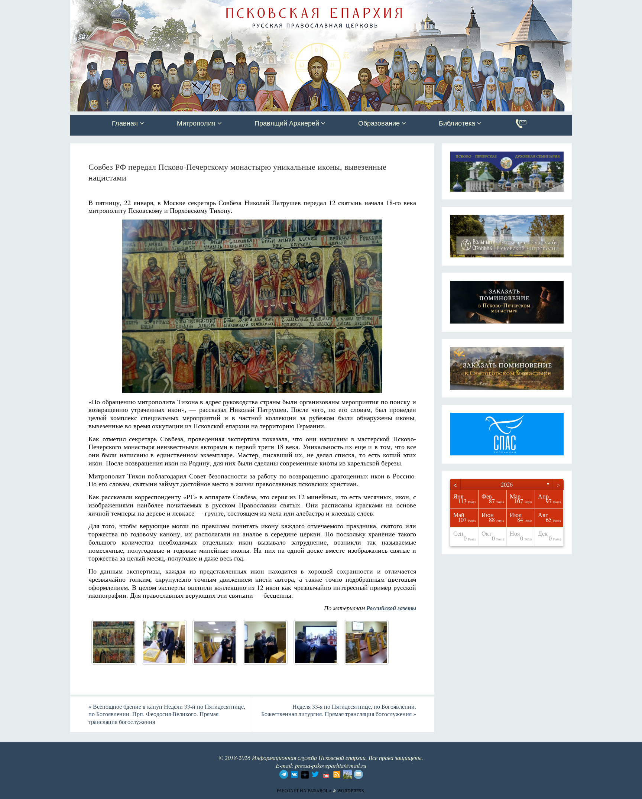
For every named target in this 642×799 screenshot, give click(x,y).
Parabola (320, 790)
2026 (507, 484)
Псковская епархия (175, 6)
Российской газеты (391, 608)
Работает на (292, 790)
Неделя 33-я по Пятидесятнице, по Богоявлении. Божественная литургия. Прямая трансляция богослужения (338, 710)
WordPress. (351, 790)
